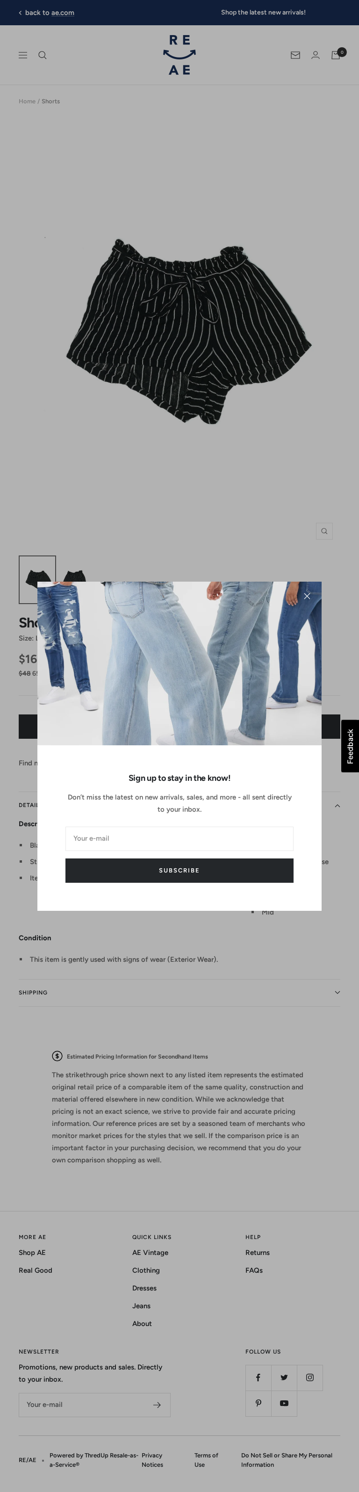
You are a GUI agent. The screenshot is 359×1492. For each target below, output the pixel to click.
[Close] (307, 596)
